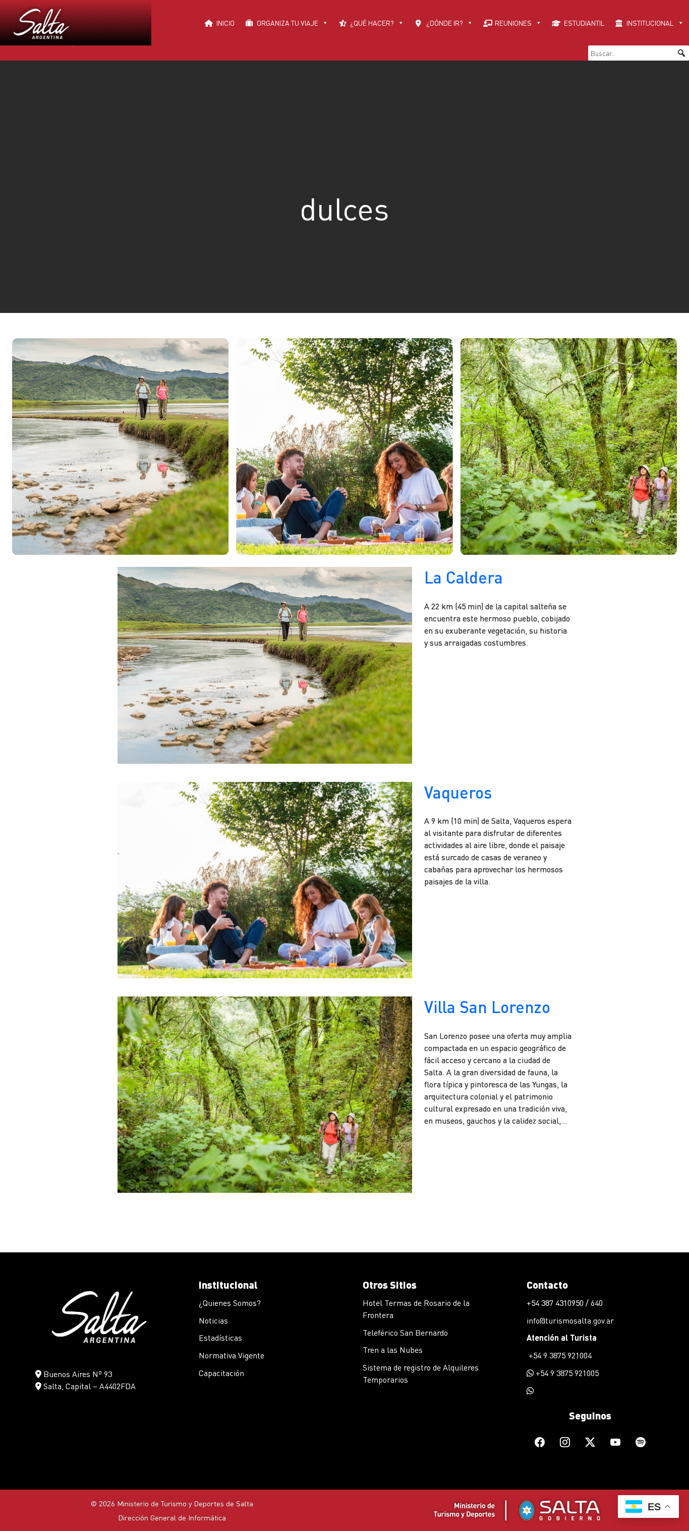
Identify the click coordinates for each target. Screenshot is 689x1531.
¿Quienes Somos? (230, 1302)
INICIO (225, 22)
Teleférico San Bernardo (405, 1332)
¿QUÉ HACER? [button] (372, 22)
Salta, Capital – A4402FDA (88, 1386)
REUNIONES (513, 22)
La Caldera (463, 577)
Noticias (213, 1320)
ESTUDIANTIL (584, 22)
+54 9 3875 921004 (559, 1355)
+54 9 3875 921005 (566, 1372)
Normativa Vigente (231, 1355)
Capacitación (221, 1372)
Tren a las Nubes (393, 1349)
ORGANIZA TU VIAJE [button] (287, 22)
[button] (681, 53)
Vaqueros (458, 792)
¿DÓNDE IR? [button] (444, 22)
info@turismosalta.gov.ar (570, 1320)
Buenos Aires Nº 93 (76, 1373)
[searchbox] (638, 53)
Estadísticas (220, 1337)
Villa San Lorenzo (487, 1006)
